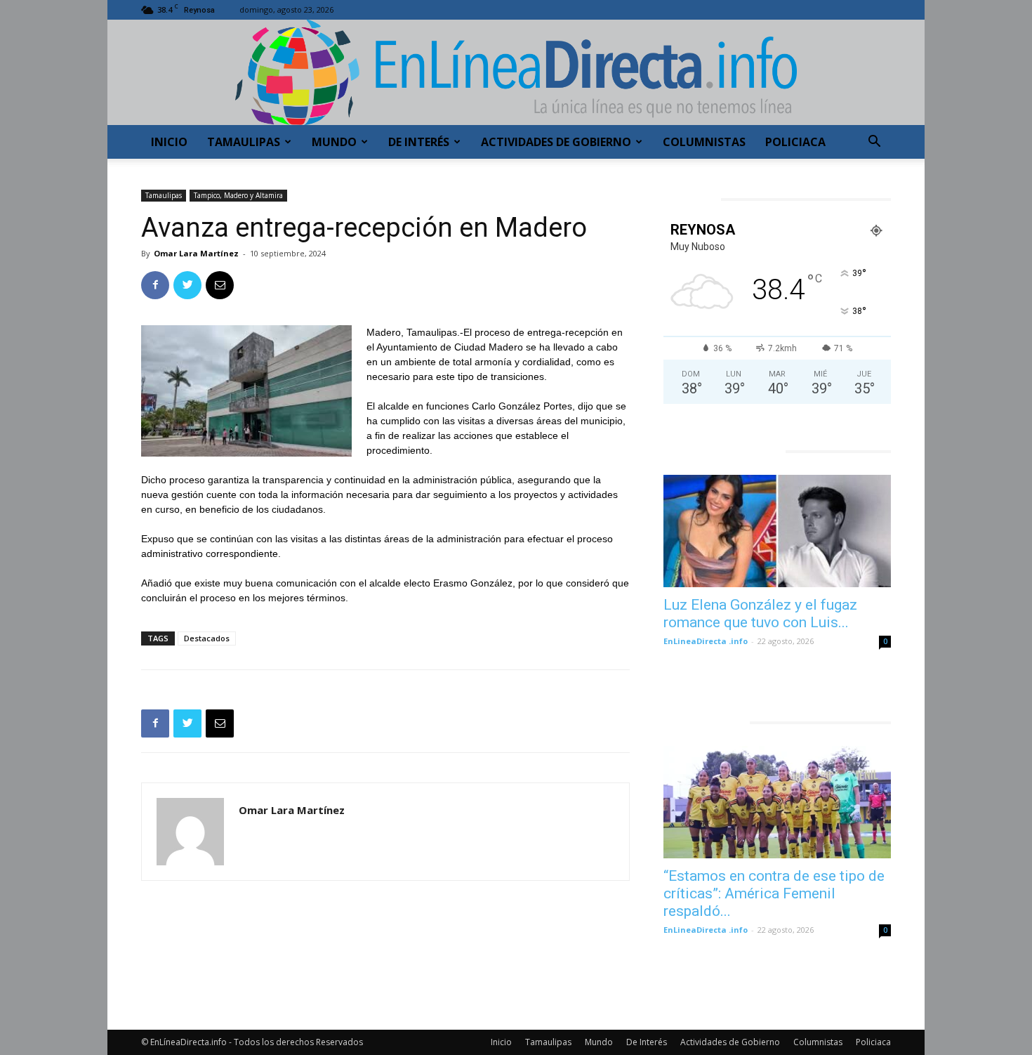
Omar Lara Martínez (196, 253)
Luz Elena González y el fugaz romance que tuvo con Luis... (760, 613)
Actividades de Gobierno (556, 142)
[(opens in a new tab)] (777, 531)
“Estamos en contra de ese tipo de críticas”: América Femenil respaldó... (774, 893)
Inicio (169, 142)
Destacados (207, 638)
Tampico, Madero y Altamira (238, 195)
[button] (874, 143)
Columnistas (704, 142)
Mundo (334, 142)
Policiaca (795, 142)
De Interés (418, 142)
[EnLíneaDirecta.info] (516, 72)
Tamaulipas (243, 142)
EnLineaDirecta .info (705, 641)
